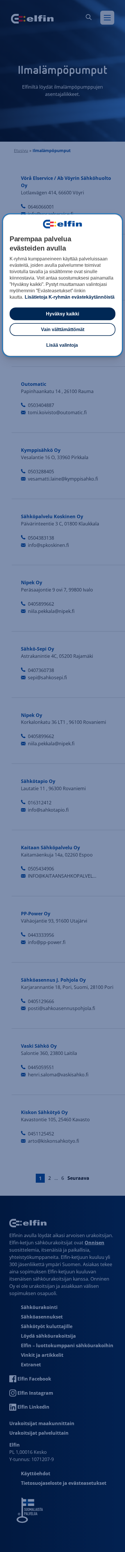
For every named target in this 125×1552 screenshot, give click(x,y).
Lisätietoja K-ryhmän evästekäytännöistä (70, 296)
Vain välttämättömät (62, 329)
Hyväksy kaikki (62, 313)
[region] (62, 285)
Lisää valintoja (62, 344)
